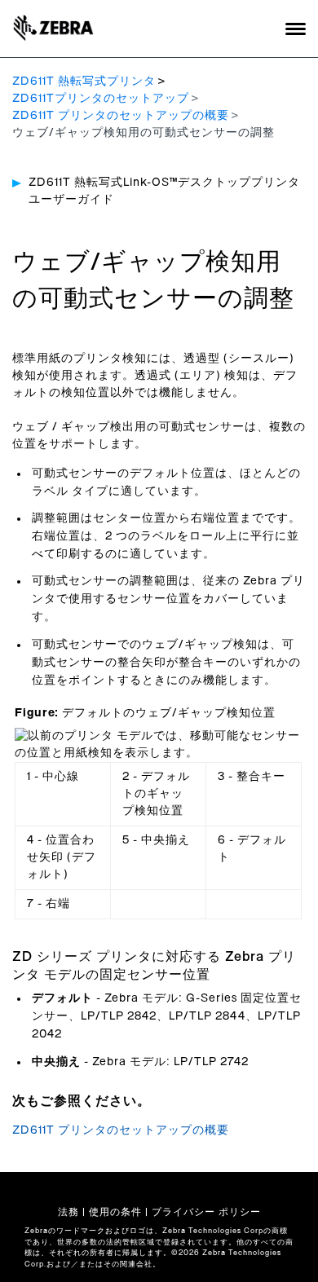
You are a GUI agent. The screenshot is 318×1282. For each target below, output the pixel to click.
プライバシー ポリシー (206, 1212)
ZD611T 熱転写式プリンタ (84, 81)
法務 (68, 1212)
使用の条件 (115, 1212)
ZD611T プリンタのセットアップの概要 (120, 115)
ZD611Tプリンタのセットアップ (100, 98)
